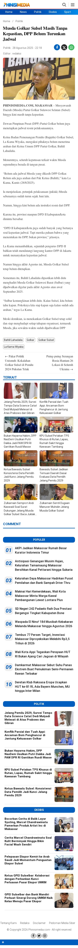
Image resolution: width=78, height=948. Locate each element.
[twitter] (64, 48)
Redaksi (25, 923)
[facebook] (57, 47)
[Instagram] (44, 935)
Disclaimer (39, 923)
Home (8, 11)
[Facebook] (33, 935)
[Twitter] (39, 935)
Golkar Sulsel (46, 339)
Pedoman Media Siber (62, 923)
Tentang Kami (8, 923)
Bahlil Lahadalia (13, 339)
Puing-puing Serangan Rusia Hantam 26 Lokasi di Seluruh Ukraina (59, 362)
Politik (37, 11)
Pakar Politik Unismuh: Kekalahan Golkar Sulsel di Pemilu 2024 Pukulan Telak (19, 362)
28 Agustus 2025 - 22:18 (27, 47)
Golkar (30, 339)
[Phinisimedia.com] (16, 6)
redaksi (16, 53)
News (23, 11)
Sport (67, 11)
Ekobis (53, 11)
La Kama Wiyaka (13, 346)
